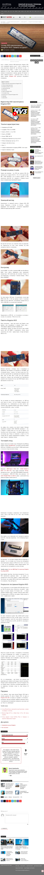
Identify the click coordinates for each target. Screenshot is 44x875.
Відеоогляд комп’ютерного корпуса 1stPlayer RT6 (24, 859)
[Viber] (18, 56)
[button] (24, 17)
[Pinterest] (7, 56)
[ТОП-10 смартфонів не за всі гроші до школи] (32, 173)
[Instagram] (42, 60)
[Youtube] (38, 62)
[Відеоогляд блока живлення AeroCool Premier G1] (3, 859)
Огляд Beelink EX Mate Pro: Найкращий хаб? (24, 792)
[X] (4, 56)
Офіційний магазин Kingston (9, 725)
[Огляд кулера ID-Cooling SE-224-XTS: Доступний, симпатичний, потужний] (3, 852)
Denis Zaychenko (14, 768)
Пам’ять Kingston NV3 (7, 91)
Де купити (5, 97)
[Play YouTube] (15, 114)
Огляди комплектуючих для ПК (13, 21)
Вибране (10, 797)
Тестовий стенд (5, 93)
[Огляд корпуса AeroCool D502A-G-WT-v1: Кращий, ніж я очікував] (22, 842)
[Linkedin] (38, 60)
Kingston (6, 797)
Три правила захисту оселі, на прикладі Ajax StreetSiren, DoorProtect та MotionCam (10, 786)
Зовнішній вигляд (6, 88)
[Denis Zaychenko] (5, 771)
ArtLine (26, 470)
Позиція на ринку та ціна (7, 86)
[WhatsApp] (15, 56)
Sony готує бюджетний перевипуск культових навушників (36, 106)
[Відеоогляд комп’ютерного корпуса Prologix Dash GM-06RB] (7, 842)
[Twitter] (33, 60)
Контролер (4, 89)
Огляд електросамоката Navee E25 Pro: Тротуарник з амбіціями (23, 786)
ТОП (21, 797)
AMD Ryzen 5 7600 (11, 468)
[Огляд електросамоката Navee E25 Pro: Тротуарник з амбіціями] (17, 785)
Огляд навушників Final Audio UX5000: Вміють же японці (9, 792)
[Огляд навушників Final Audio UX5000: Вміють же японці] (3, 793)
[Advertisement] (14, 218)
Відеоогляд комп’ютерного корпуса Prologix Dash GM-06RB (7, 848)
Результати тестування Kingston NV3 (10, 94)
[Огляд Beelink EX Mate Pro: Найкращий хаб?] (17, 793)
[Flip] (20, 56)
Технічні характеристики (7, 85)
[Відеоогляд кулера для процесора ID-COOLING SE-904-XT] (17, 852)
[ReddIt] (10, 56)
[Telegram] (12, 56)
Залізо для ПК (24, 21)
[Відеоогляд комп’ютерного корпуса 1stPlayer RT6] (17, 859)
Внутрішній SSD (16, 797)
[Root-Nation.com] (6, 17)
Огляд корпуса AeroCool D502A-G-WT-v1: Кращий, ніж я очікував (21, 848)
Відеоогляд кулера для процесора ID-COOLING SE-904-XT (24, 852)
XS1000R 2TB (12, 445)
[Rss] (31, 60)
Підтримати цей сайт (36, 177)
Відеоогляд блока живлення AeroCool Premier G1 (9, 859)
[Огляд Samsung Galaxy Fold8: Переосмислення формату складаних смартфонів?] (32, 168)
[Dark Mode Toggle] (42, 871)
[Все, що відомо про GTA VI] (32, 157)
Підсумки (4, 96)
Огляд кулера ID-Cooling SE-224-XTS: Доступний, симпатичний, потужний (9, 853)
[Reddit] (40, 60)
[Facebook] (2, 56)
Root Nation (3, 21)
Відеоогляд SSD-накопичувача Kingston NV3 (11, 83)
